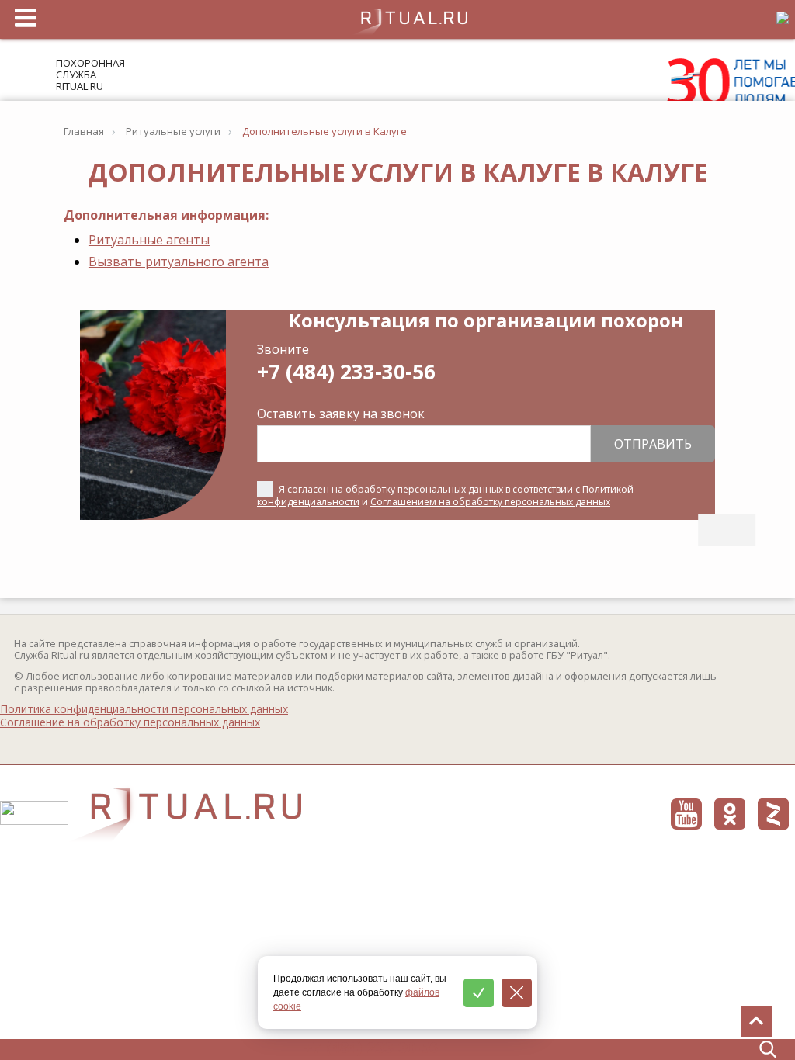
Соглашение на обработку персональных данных (130, 722)
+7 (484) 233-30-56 (346, 372)
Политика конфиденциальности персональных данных (144, 709)
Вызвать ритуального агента (179, 261)
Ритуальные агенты (149, 239)
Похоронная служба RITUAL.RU (90, 74)
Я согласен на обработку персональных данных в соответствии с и (445, 495)
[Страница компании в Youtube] (686, 814)
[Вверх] (756, 1021)
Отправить (653, 443)
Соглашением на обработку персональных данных (490, 501)
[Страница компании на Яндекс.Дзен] (773, 814)
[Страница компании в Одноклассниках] (729, 814)
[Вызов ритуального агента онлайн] (726, 530)
